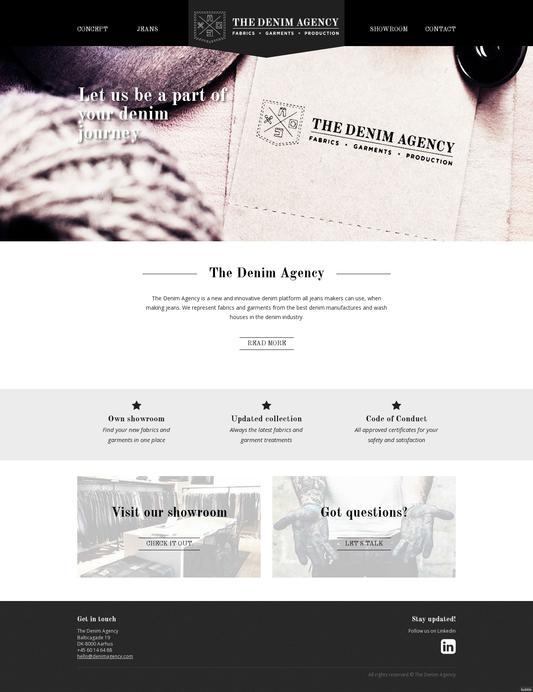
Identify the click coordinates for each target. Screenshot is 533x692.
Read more (266, 344)
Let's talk (364, 544)
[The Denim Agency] (266, 25)
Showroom (389, 30)
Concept (92, 30)
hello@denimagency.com (105, 656)
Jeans (147, 30)
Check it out (169, 544)
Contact (440, 30)
